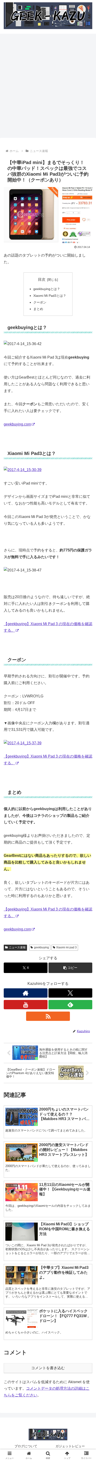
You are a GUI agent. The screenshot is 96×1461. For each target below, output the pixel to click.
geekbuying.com (17, 424)
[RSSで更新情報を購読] (48, 1016)
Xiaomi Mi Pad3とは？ (49, 295)
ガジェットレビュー (70, 1446)
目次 (41, 279)
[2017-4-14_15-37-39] (22, 743)
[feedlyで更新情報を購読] (70, 1004)
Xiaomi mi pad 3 (66, 947)
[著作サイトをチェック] (26, 993)
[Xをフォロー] (70, 993)
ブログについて (25, 1446)
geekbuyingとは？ (46, 289)
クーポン (39, 302)
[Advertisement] (48, 87)
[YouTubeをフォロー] (26, 1004)
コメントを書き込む (48, 1368)
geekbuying (41, 947)
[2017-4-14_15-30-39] (22, 470)
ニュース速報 (17, 947)
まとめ (38, 309)
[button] (70, 968)
